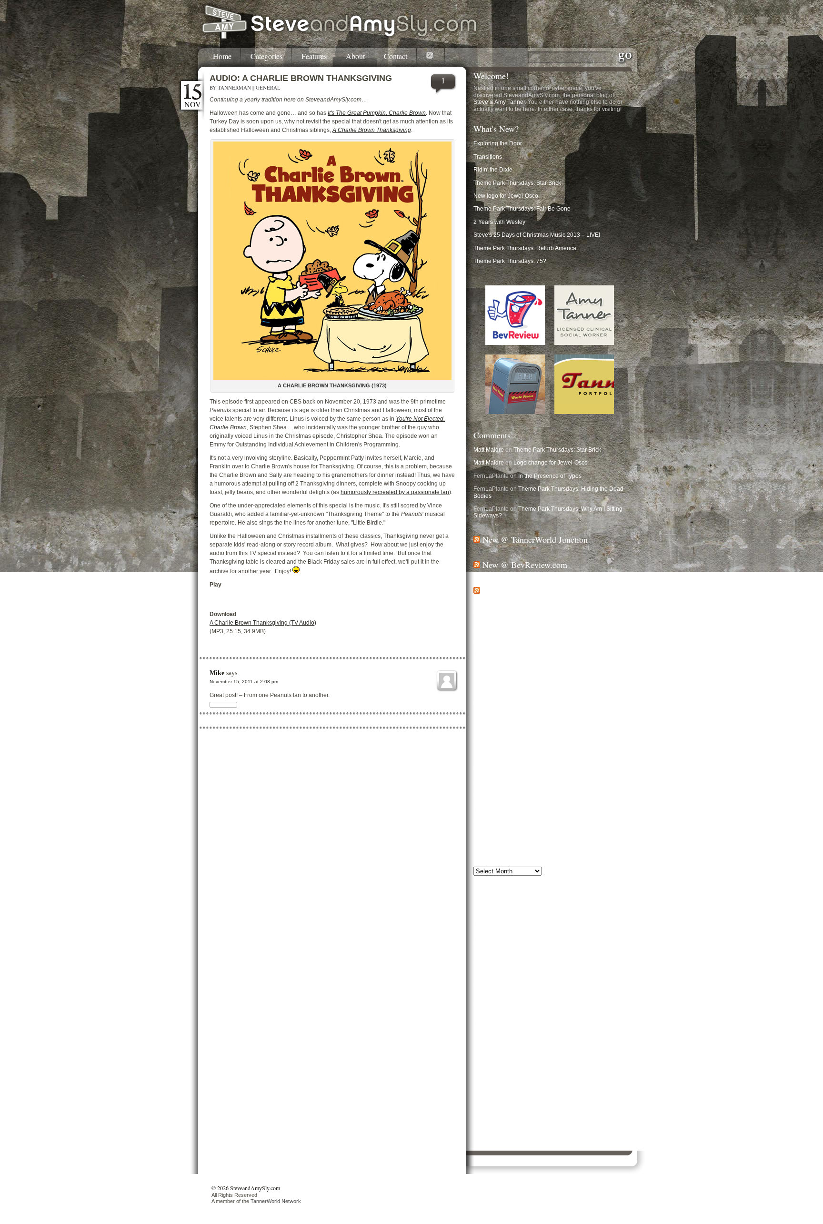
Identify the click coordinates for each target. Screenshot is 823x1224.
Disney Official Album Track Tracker (519, 742)
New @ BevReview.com (524, 564)
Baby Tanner (489, 944)
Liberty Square (512, 1004)
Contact (395, 56)
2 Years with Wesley (499, 222)
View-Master (583, 1028)
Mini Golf (612, 1011)
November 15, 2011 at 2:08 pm (244, 681)
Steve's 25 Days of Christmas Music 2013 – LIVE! (536, 235)
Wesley (565, 1036)
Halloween (568, 994)
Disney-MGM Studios (597, 979)
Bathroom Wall (528, 944)
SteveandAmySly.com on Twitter (525, 1097)
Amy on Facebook (507, 1137)
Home (222, 56)
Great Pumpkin (531, 994)
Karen (482, 1003)
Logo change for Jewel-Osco (550, 462)
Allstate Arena (543, 937)
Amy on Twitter (503, 1146)
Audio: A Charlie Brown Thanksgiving (301, 78)
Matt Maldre (488, 449)
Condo (486, 971)
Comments (492, 435)
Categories (266, 56)
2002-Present (491, 904)
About (355, 56)
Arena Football (589, 936)
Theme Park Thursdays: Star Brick (517, 183)
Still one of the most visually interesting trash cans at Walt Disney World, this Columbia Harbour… (547, 628)
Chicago (549, 950)
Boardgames (500, 951)
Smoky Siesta (548, 1018)
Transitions (487, 156)
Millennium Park (582, 1011)
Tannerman (234, 87)
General (268, 87)
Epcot (522, 987)
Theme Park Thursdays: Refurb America (524, 248)
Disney (553, 969)
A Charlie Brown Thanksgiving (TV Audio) (263, 622)
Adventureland (490, 937)
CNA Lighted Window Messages (515, 716)
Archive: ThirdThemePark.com (512, 782)
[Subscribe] (430, 57)
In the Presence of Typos (550, 476)
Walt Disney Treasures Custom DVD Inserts (529, 768)
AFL (514, 936)
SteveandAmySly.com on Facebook (529, 1088)
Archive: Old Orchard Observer (512, 807)
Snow (573, 1018)
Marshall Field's (545, 1011)
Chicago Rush (520, 962)
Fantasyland (596, 987)
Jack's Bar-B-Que (495, 729)
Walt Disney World (549, 1030)
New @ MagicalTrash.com (528, 590)
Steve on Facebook (509, 1113)
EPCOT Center (557, 987)
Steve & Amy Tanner (499, 102)
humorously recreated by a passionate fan (395, 492)
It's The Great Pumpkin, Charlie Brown (377, 113)
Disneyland (492, 986)
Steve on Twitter (504, 1121)
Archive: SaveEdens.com (505, 794)
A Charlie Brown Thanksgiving (371, 130)
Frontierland (491, 994)
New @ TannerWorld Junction (535, 539)
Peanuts (486, 1017)
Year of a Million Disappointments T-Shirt (525, 755)
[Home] (340, 37)
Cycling (515, 971)
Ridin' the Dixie (492, 169)
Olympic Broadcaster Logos (509, 703)
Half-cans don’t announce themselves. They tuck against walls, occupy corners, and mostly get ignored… (546, 608)
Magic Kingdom (571, 1001)
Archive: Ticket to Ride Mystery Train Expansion (534, 821)
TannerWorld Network (276, 1201)
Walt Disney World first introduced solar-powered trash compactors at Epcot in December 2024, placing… (543, 648)
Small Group (515, 1018)
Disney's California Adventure (533, 979)
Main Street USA (499, 1010)
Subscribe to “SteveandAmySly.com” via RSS (542, 1079)
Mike (217, 673)
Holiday (599, 994)
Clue (614, 962)
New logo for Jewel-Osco (505, 195)
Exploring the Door (497, 143)
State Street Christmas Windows (514, 690)
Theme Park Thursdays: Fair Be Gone (522, 208)
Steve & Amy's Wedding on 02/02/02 (520, 833)
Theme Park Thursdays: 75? (509, 261)
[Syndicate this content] (476, 539)
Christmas (574, 960)
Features (314, 56)
